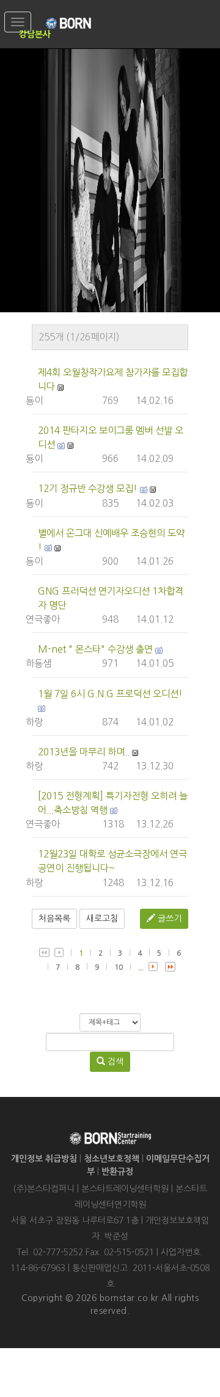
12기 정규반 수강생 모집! (88, 488)
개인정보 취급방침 (44, 1158)
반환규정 (117, 1171)
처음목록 (54, 918)
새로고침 (102, 918)
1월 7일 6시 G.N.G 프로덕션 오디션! (110, 693)
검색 (114, 1061)
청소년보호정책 (111, 1158)
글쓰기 (168, 918)
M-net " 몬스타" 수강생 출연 (95, 649)
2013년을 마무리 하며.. (84, 752)
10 (118, 967)
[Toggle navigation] (17, 22)
